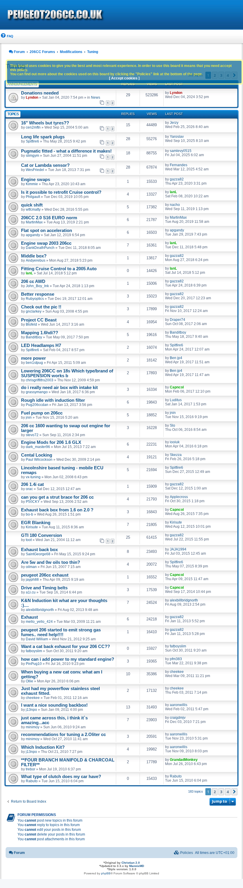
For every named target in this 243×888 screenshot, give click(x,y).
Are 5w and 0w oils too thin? (50, 562)
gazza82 (177, 179)
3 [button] (221, 791)
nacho (175, 205)
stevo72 (32, 435)
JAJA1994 (178, 549)
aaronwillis (178, 705)
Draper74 (177, 320)
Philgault (33, 197)
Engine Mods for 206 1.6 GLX (51, 442)
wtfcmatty (33, 209)
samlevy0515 (180, 151)
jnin (29, 417)
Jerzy (174, 123)
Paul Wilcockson (39, 459)
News (95, 97)
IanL (173, 192)
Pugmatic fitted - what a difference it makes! (66, 151)
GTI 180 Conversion (41, 535)
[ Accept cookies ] (124, 78)
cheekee (177, 672)
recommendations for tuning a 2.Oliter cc (63, 734)
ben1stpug (34, 363)
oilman (31, 567)
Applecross (179, 497)
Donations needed (40, 93)
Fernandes (178, 165)
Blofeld (31, 324)
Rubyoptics (35, 299)
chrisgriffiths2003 (39, 380)
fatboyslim (34, 651)
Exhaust (29, 617)
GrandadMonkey (184, 760)
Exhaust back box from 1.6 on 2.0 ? (57, 510)
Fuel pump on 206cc (42, 413)
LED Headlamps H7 (41, 345)
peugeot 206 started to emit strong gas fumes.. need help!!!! (61, 632)
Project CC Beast (39, 320)
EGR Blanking (35, 522)
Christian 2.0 (131, 862)
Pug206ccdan (37, 405)
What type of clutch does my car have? (61, 776)
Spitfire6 (32, 141)
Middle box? (34, 256)
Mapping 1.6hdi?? (39, 332)
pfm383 (176, 659)
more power (33, 358)
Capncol (177, 387)
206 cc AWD (33, 281)
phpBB (106, 873)
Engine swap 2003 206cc (46, 243)
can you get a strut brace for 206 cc (57, 497)
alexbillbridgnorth (40, 610)
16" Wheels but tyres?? (45, 123)
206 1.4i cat (32, 484)
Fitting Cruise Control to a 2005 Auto (59, 268)
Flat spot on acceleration (46, 230)
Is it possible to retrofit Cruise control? (61, 192)
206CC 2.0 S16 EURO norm (49, 217)
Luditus (176, 400)
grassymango (37, 392)
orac (29, 489)
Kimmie (32, 184)
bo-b (29, 514)
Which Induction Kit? (43, 747)
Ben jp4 (176, 358)
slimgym (32, 155)
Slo (172, 425)
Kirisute (32, 527)
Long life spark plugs (43, 137)
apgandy (33, 235)
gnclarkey (33, 311)
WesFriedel (35, 170)
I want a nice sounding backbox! (54, 705)
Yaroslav (177, 137)
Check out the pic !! (41, 307)
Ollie (29, 681)
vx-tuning (33, 477)
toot (29, 540)
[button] (234, 791)
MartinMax (34, 222)
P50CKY (33, 502)
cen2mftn (33, 127)
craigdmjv (178, 718)
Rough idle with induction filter (53, 400)
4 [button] (228, 791)
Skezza (176, 455)
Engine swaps (35, 179)
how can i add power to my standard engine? (67, 659)
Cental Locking (36, 455)
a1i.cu (31, 592)
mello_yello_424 (39, 622)
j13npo (31, 710)
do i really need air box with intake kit (59, 387)
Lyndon (32, 97)
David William (37, 639)
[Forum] (89, 15)
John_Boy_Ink (37, 286)
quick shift (32, 205)
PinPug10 (34, 664)
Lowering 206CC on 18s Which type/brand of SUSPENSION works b (67, 373)
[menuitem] (6, 36)
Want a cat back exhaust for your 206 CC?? (65, 646)
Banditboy (34, 337)
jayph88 (32, 579)
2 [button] (215, 791)
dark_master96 (38, 447)
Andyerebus (35, 260)
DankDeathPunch (40, 248)
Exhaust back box (39, 549)
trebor (30, 769)
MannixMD (136, 866)
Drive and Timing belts (44, 587)
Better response (37, 294)
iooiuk (175, 442)
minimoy (32, 727)
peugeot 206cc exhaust (44, 575)
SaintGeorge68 (38, 554)
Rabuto (32, 781)
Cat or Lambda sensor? (45, 165)
